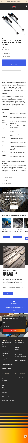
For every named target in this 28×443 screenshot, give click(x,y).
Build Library (4, 392)
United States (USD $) (6, 396)
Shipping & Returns (8, 177)
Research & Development (20, 360)
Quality (5, 180)
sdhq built (8, 293)
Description (5, 80)
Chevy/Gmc (4, 380)
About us (17, 349)
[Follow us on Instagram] (19, 377)
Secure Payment (7, 183)
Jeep (3, 385)
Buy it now (14, 64)
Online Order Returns (6, 351)
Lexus (3, 387)
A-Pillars (6, 237)
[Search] (4, 6)
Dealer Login (4, 346)
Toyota (3, 375)
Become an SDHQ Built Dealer (6, 343)
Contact (17, 347)
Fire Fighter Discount (6, 355)
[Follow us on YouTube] (22, 377)
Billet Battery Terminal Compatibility (6, 369)
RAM (2, 382)
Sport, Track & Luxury (6, 389)
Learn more (18, 1)
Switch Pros (18, 237)
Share (3, 72)
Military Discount (5, 353)
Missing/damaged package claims (7, 365)
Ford (2, 378)
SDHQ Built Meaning (19, 342)
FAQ (2, 362)
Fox (2, 38)
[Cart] (25, 6)
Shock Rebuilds (18, 354)
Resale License (5, 348)
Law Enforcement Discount (5, 359)
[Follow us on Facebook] (16, 377)
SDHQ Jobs (17, 351)
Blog (16, 345)
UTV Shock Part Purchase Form (20, 357)
